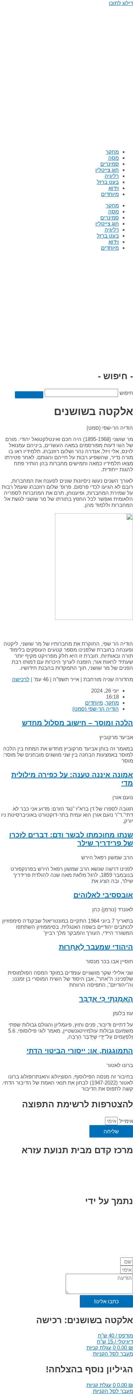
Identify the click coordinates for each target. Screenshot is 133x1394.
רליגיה (112, 176)
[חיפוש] (29, 394)
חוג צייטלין (107, 170)
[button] (115, 1335)
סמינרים (109, 164)
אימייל (125, 1121)
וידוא (114, 188)
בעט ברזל (108, 182)
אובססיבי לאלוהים (103, 895)
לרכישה (20, 679)
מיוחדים (110, 194)
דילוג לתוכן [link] (121, 3)
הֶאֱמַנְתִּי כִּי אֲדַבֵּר (106, 999)
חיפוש (126, 393)
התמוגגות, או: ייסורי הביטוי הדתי (80, 1051)
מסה (113, 158)
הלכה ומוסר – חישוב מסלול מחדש (77, 723)
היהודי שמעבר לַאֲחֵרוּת (96, 947)
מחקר (112, 152)
